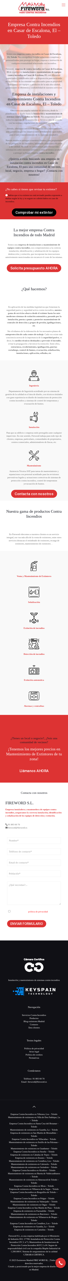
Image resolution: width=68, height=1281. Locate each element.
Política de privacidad (34, 1048)
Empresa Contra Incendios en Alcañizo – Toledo (34, 1170)
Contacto (34, 1024)
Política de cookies (34, 1054)
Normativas (34, 1058)
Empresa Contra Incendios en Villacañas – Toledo (34, 1139)
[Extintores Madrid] (34, 7)
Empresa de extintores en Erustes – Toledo (34, 1158)
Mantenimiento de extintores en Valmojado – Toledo (34, 1201)
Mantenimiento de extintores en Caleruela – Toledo (34, 1164)
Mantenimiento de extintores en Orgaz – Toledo (34, 1204)
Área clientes (34, 1027)
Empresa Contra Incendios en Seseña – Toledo (34, 1151)
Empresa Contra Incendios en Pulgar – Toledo (34, 1198)
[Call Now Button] (60, 1263)
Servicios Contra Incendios (34, 1015)
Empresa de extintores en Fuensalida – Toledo (34, 1211)
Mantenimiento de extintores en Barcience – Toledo (34, 1214)
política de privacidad (38, 911)
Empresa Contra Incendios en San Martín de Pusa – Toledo (34, 1208)
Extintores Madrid (25, 1260)
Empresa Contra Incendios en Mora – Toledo (34, 1186)
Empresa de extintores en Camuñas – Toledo (34, 1229)
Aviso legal (34, 1051)
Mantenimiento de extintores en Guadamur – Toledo (34, 1148)
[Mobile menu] (63, 5)
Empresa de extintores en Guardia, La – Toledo (34, 1226)
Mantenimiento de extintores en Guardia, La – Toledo (34, 1130)
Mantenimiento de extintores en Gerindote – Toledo (34, 1167)
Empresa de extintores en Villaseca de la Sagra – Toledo (34, 1189)
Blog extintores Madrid (34, 1021)
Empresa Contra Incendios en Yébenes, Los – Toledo (34, 1114)
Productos (34, 1018)
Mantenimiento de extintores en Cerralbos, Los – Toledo (34, 1161)
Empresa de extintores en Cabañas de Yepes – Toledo (34, 1155)
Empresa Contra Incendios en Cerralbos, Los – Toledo (34, 1223)
